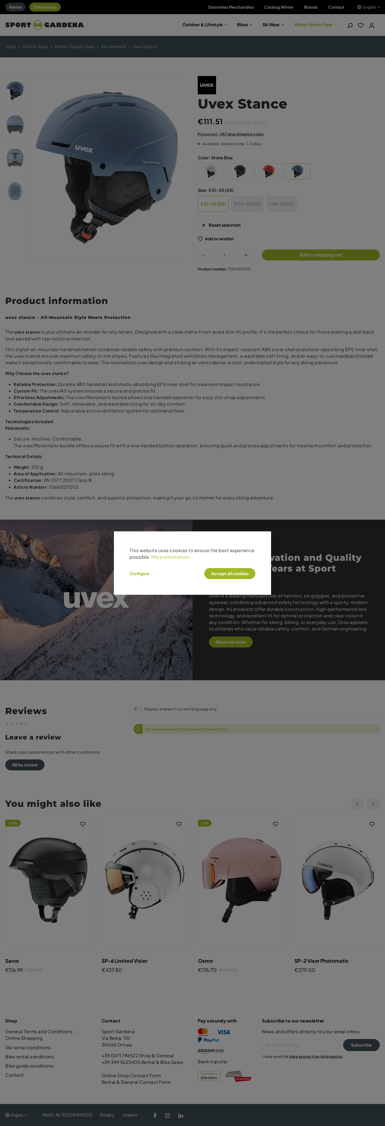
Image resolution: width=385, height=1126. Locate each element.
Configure (140, 574)
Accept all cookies (230, 573)
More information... (172, 557)
